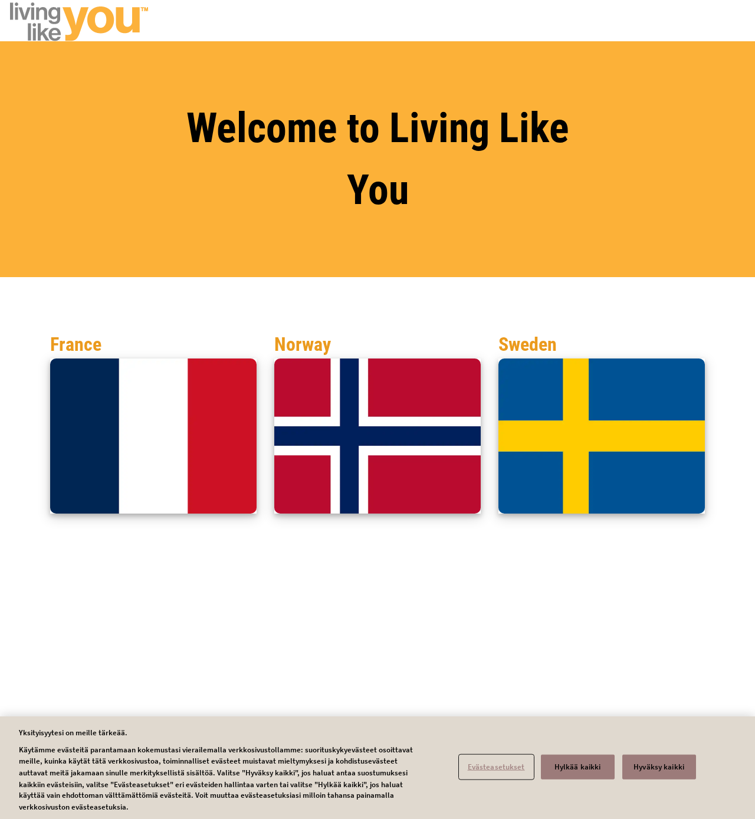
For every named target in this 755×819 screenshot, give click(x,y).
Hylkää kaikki (577, 767)
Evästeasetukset (496, 767)
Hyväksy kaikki (658, 767)
